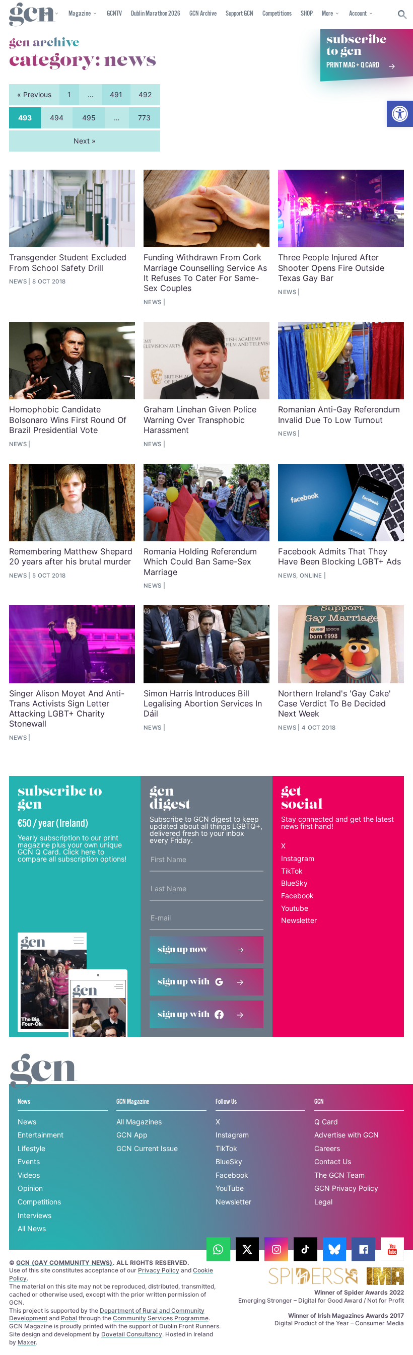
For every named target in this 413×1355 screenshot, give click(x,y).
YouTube (230, 1188)
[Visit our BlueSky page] (335, 1249)
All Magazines (139, 1121)
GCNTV (114, 14)
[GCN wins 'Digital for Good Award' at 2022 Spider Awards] (313, 1276)
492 (145, 94)
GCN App (132, 1134)
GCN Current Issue (147, 1148)
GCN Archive (203, 14)
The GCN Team (339, 1175)
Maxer (27, 1342)
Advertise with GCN (346, 1134)
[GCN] (44, 1080)
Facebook (297, 895)
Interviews (34, 1215)
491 (116, 94)
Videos (29, 1175)
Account (358, 14)
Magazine (79, 14)
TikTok (292, 871)
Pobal (69, 1318)
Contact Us (332, 1161)
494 (56, 117)
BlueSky (294, 883)
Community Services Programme (161, 1318)
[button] (400, 114)
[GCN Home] (32, 15)
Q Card (326, 1121)
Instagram (297, 858)
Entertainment (40, 1134)
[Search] (402, 14)
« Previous (34, 94)
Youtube (294, 908)
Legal (323, 1201)
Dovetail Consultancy (131, 1334)
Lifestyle (31, 1148)
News (27, 1121)
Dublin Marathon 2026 (155, 14)
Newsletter (299, 920)
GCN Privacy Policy (346, 1188)
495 (89, 117)
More (327, 14)
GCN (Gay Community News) (64, 1262)
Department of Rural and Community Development (106, 1314)
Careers (327, 1148)
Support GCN (239, 14)
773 (144, 117)
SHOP (307, 14)
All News (32, 1228)
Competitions (277, 14)
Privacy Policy (158, 1270)
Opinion (30, 1188)
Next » (85, 140)
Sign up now (183, 949)
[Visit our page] (218, 1249)
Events (29, 1161)
